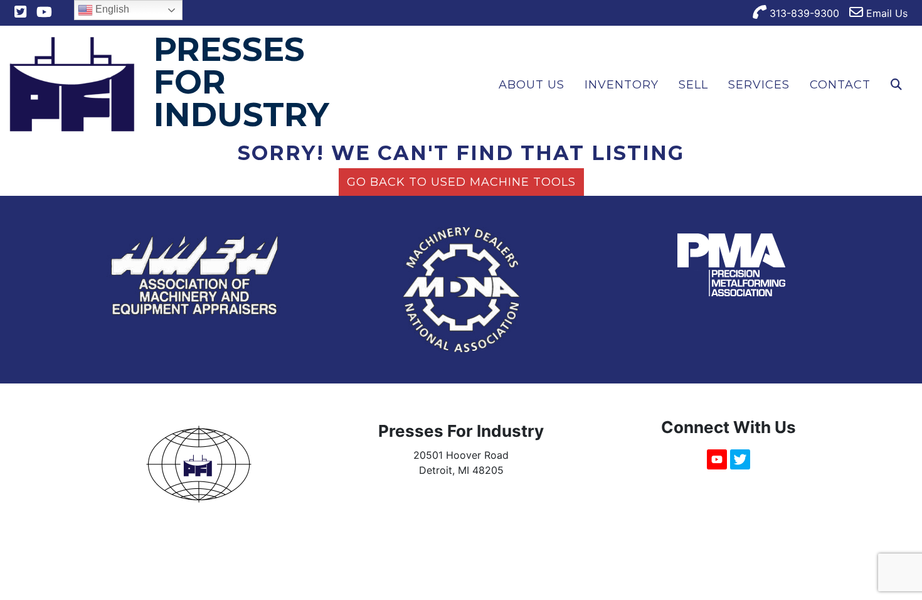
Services (759, 85)
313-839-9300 (802, 13)
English (111, 9)
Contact (840, 85)
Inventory (622, 85)
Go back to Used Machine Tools (461, 182)
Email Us (885, 13)
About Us (531, 85)
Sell (693, 85)
